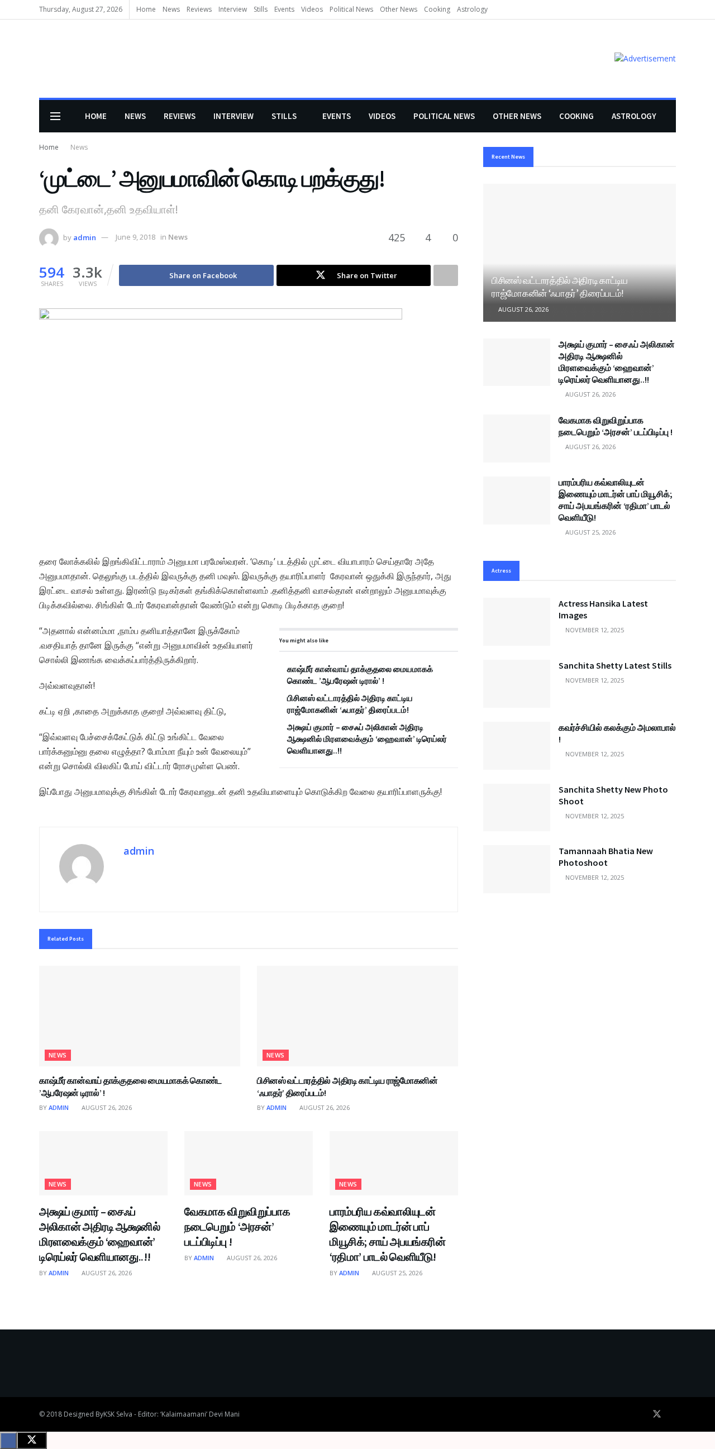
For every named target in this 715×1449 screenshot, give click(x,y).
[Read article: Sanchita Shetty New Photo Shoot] (516, 808)
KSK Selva (117, 1414)
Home (146, 9)
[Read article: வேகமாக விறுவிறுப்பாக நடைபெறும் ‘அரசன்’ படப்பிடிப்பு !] (248, 1163)
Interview (232, 9)
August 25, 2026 (396, 1273)
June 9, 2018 (135, 237)
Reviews (199, 9)
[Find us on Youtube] (672, 1414)
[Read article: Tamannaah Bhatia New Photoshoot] (516, 869)
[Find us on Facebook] (641, 1414)
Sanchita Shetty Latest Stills (615, 665)
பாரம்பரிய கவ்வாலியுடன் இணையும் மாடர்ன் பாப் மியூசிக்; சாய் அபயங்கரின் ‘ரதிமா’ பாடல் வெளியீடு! (616, 499)
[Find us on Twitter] (656, 1414)
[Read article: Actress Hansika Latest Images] (516, 622)
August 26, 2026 (106, 1107)
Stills (261, 9)
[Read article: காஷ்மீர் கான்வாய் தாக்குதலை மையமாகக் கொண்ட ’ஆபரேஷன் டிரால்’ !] (139, 1016)
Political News (351, 9)
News (171, 9)
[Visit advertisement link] (645, 58)
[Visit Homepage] (55, 59)
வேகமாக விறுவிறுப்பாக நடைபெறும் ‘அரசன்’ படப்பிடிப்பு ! (237, 1226)
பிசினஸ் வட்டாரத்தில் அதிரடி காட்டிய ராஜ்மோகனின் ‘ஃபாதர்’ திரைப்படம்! (560, 287)
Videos (312, 9)
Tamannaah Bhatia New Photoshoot (606, 856)
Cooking (437, 9)
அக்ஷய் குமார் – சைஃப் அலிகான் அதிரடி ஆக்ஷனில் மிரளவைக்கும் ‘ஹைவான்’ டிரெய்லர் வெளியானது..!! (367, 739)
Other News (398, 9)
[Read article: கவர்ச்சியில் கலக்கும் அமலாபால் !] (516, 746)
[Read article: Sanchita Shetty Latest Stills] (516, 684)
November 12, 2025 (594, 630)
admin (84, 237)
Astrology (472, 9)
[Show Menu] (55, 116)
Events (284, 9)
